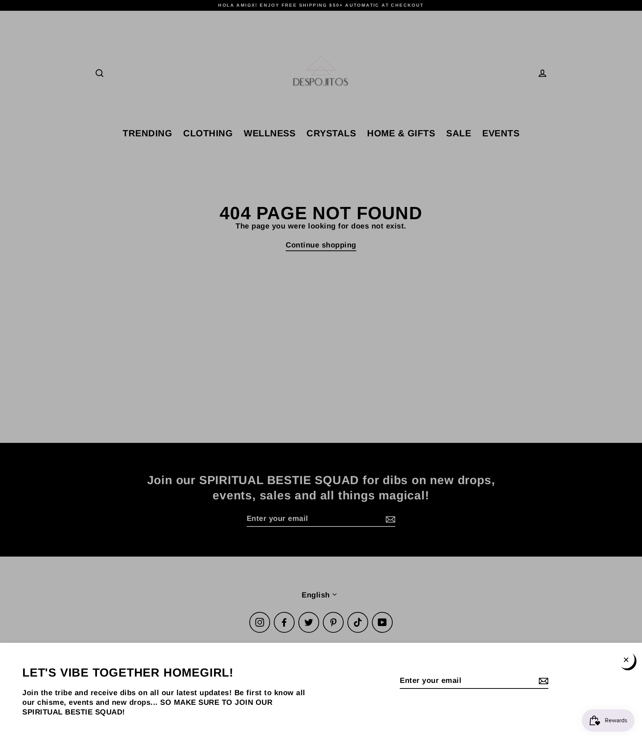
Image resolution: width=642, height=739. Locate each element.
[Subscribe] (542, 680)
